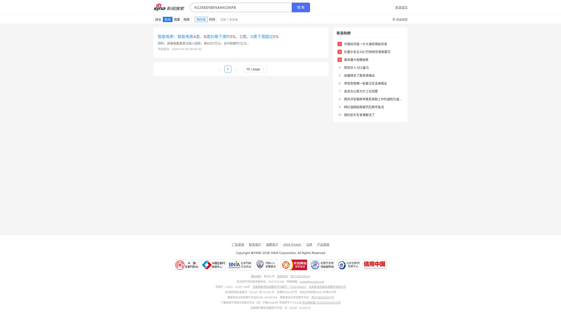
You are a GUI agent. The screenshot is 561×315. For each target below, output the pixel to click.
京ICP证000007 (300, 276)
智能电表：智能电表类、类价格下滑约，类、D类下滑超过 (218, 36)
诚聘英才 (272, 244)
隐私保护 (256, 276)
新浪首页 (401, 7)
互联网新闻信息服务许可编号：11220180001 (279, 287)
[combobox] (241, 7)
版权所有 (282, 276)
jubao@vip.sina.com (312, 281)
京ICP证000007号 (322, 297)
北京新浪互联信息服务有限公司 (327, 287)
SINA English (292, 244)
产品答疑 (323, 244)
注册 (309, 244)
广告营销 (238, 244)
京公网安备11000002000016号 (321, 302)
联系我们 (255, 244)
